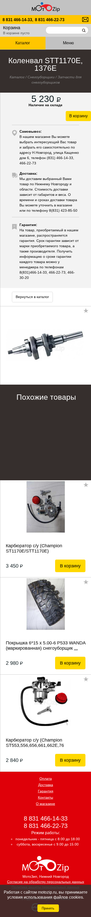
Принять (48, 908)
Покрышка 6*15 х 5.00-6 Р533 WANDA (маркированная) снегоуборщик (45, 645)
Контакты (45, 797)
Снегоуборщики (41, 77)
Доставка (45, 785)
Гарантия (45, 791)
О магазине (45, 804)
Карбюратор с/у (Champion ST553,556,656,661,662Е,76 (35, 743)
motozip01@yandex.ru (85, 19)
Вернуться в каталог (32, 297)
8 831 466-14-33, (18, 20)
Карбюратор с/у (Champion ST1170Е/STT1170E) (34, 548)
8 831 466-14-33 (45, 818)
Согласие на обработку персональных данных (45, 882)
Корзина (11, 27)
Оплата (45, 779)
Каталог (17, 77)
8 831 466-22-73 (49, 20)
